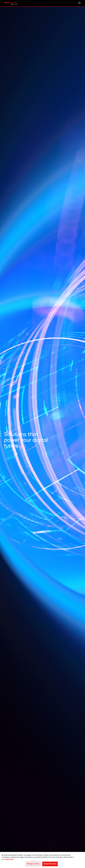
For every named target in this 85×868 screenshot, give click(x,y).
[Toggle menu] (79, 3)
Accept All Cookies (50, 864)
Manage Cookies (33, 864)
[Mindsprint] (11, 3)
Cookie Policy (9, 859)
